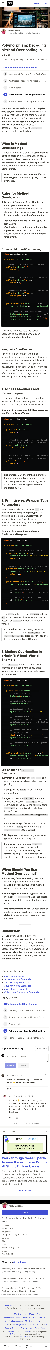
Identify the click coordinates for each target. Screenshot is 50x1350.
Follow (25, 1212)
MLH (45, 1324)
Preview (23, 1065)
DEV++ (31, 1314)
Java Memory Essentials (16, 982)
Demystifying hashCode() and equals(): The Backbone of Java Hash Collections (21, 1291)
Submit (10, 1065)
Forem (11, 1331)
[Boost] (38, 1346)
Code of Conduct (18, 1123)
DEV (11, 1334)
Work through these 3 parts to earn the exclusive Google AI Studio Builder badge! (24, 1162)
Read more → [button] (25, 1190)
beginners (41, 59)
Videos (39, 1314)
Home (9, 1314)
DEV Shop (37, 1324)
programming (16, 59)
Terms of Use (40, 1328)
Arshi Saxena (14, 30)
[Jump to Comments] (17, 1346)
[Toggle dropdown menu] (46, 1074)
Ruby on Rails (25, 1337)
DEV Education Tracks (11, 1317)
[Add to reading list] (28, 1346)
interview (29, 59)
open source (25, 1331)
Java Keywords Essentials (17, 985)
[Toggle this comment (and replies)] (3, 1080)
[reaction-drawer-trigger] (6, 1346)
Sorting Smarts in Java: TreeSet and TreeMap (22, 1279)
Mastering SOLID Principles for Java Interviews (23, 1270)
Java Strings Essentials (16, 989)
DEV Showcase (31, 1321)
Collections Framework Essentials (21, 992)
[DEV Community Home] (10, 3)
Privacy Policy (26, 1328)
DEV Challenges (20, 1314)
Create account (40, 3)
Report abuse (33, 1123)
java (4, 59)
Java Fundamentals (14, 976)
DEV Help (26, 1317)
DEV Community (10, 1305)
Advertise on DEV (39, 1317)
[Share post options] (45, 1346)
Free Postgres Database (21, 1324)
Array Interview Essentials (17, 979)
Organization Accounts (13, 1321)
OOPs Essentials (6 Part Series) (20, 67)
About (41, 1321)
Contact (6, 1324)
